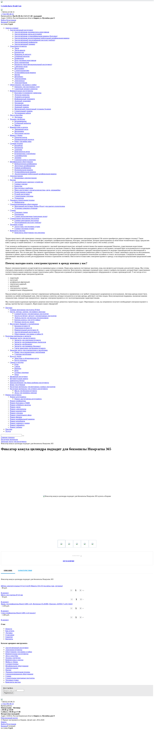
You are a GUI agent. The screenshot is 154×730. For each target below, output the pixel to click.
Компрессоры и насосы (14, 660)
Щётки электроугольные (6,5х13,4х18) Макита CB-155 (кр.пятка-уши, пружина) (32, 586)
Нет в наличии (68, 561)
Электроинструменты (13, 650)
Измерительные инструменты (16, 654)
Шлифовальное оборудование (16, 666)
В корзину (5, 593)
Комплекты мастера (13, 682)
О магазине (9, 635)
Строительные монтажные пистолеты (20, 678)
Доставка (9, 633)
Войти (3, 20)
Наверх (4, 722)
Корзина (4, 22)
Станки (8, 676)
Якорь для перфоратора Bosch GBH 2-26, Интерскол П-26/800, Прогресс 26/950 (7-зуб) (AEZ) (37, 604)
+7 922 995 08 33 (7, 14)
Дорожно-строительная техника (17, 672)
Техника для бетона (13, 658)
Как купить (9, 631)
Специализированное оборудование (19, 674)
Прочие (8, 670)
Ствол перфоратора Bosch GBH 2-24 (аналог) (18, 613)
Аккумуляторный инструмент (17, 648)
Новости (8, 629)
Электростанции (11, 668)
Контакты (9, 639)
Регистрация (11, 20)
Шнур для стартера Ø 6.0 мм (12, 595)
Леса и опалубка (11, 656)
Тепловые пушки (12, 680)
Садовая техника (11, 664)
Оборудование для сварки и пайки (18, 652)
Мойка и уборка (11, 662)
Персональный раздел (9, 718)
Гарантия (9, 637)
